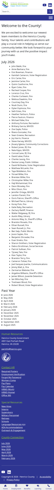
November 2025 (11, 316)
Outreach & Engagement (13, 430)
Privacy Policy (13, 479)
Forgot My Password (11, 377)
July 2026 (6, 443)
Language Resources (11, 424)
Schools (5, 421)
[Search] (49, 11)
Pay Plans (6, 383)
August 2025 (9, 325)
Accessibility (45, 476)
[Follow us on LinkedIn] (49, 4)
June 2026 (8, 295)
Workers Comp (9, 380)
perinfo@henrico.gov (12, 349)
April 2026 (8, 301)
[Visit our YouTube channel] (44, 4)
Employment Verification (13, 374)
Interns (5, 409)
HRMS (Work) (8, 389)
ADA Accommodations (12, 427)
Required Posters (10, 371)
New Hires (6, 406)
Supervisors (7, 412)
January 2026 (10, 310)
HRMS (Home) (8, 392)
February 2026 (10, 307)
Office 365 (6, 395)
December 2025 (11, 313)
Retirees (5, 418)
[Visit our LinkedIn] (9, 472)
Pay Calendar (8, 386)
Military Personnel (10, 415)
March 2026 (9, 304)
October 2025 (10, 319)
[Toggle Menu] (51, 17)
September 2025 (11, 322)
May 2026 (8, 298)
